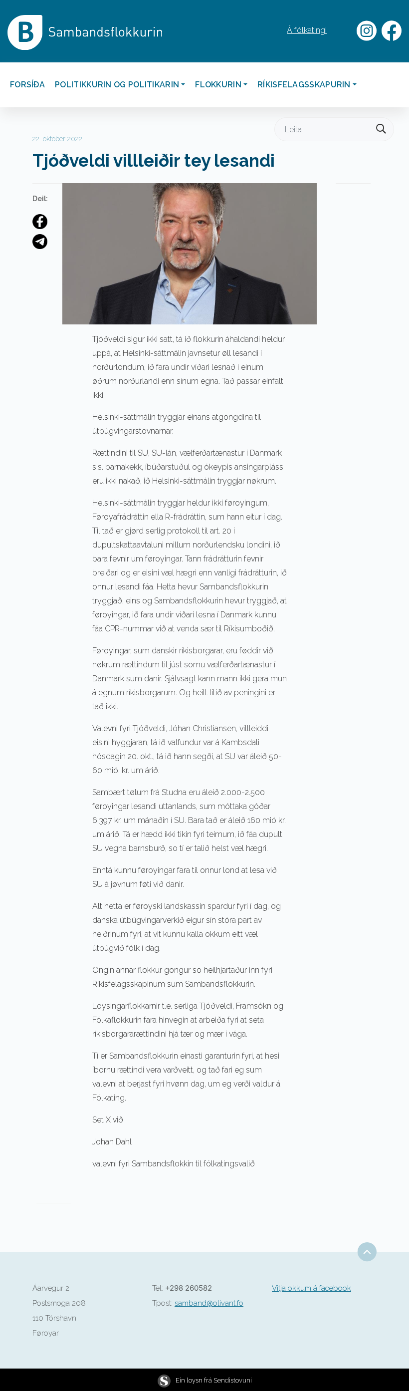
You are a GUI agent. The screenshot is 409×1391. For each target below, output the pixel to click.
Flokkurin (218, 84)
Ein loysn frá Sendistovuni (214, 1380)
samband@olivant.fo (209, 1303)
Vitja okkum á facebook (311, 1288)
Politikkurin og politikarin (117, 84)
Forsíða (27, 84)
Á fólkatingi (307, 30)
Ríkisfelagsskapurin (304, 84)
